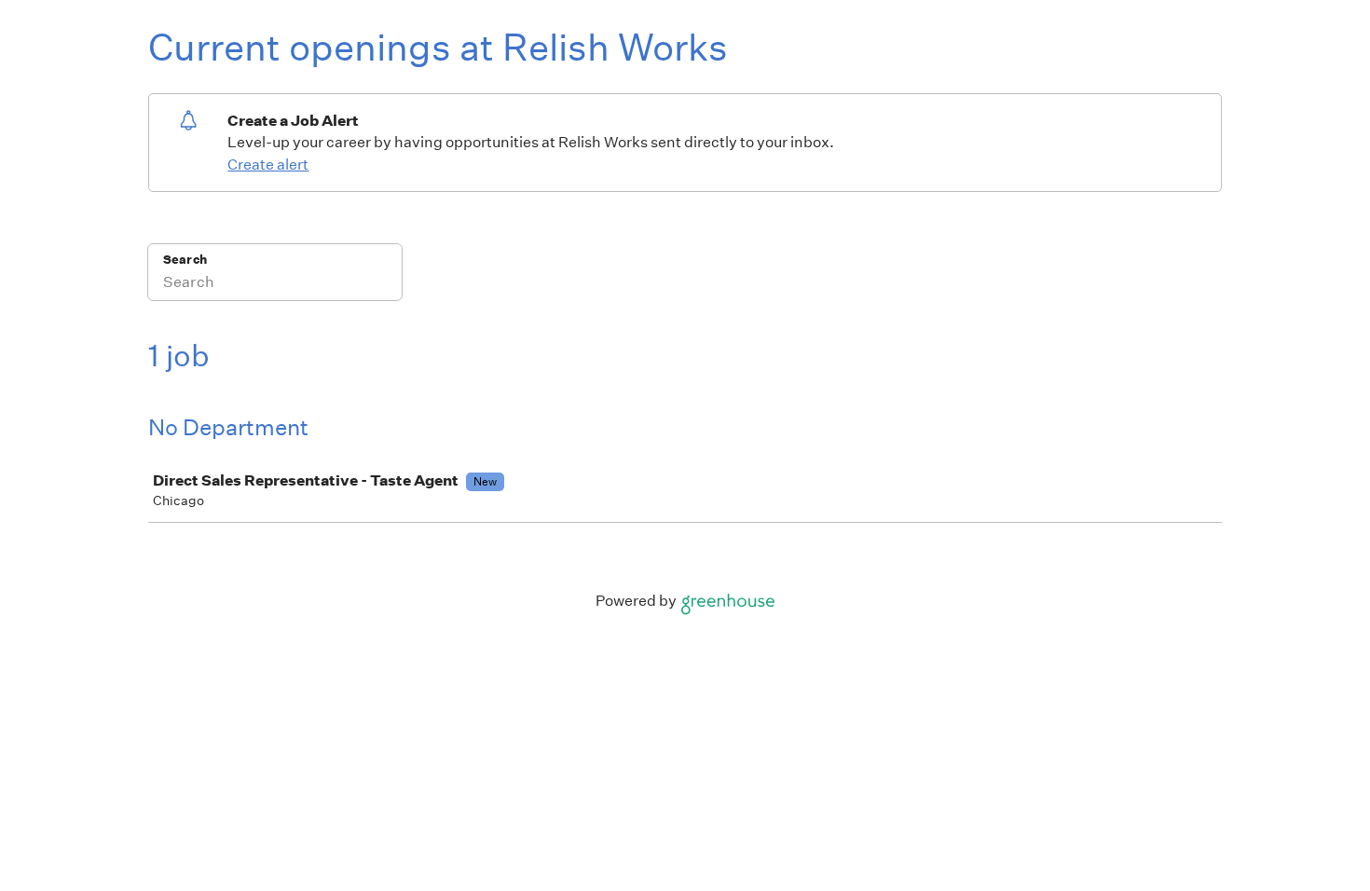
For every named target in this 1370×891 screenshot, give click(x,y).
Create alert (267, 164)
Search (185, 259)
